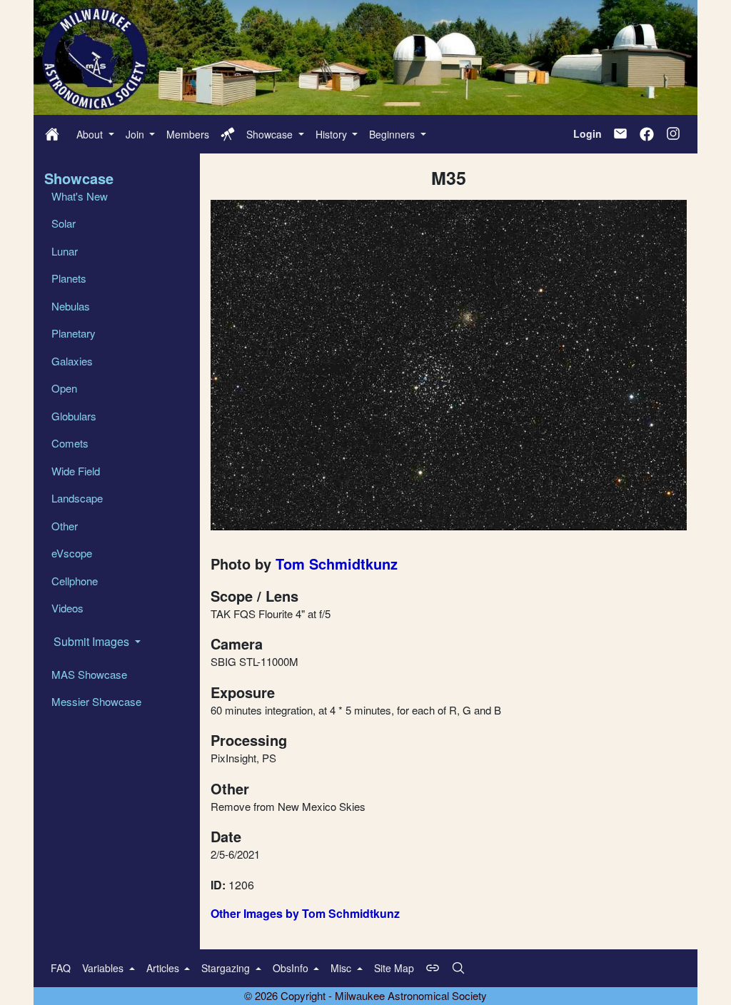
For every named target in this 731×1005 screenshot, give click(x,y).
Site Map (394, 968)
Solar (63, 223)
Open (64, 387)
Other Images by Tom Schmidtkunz (305, 913)
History (333, 134)
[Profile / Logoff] (228, 134)
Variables (104, 968)
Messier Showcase (96, 701)
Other (64, 525)
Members (187, 134)
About (91, 134)
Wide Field (75, 470)
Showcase (271, 134)
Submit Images (93, 641)
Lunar (64, 250)
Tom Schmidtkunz (337, 563)
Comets (70, 442)
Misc (342, 968)
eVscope (71, 552)
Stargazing (227, 968)
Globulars (73, 415)
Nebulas (70, 305)
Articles (164, 968)
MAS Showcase (89, 674)
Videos (67, 607)
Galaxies (72, 360)
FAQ (61, 968)
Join (136, 134)
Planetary (73, 332)
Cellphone (74, 580)
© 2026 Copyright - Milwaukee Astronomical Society (365, 995)
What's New (79, 195)
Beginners (393, 134)
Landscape (77, 497)
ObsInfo (292, 968)
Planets (68, 278)
